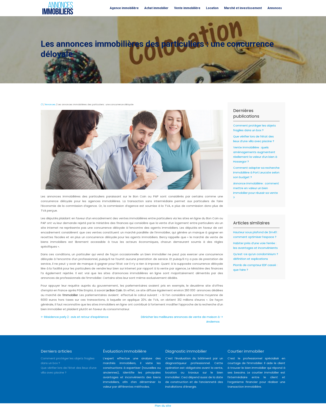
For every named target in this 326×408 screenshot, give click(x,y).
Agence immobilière (124, 8)
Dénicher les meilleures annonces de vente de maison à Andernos (180, 319)
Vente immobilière (187, 8)
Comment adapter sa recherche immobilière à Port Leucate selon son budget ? (256, 172)
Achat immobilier (156, 8)
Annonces (275, 8)
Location (212, 8)
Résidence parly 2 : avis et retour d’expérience (76, 317)
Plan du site (163, 406)
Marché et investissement (243, 8)
